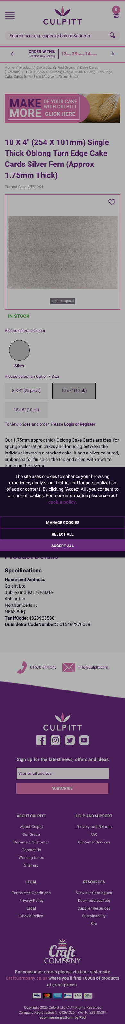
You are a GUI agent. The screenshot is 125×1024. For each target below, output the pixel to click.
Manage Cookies (62, 522)
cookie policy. (62, 501)
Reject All (63, 534)
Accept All (62, 545)
